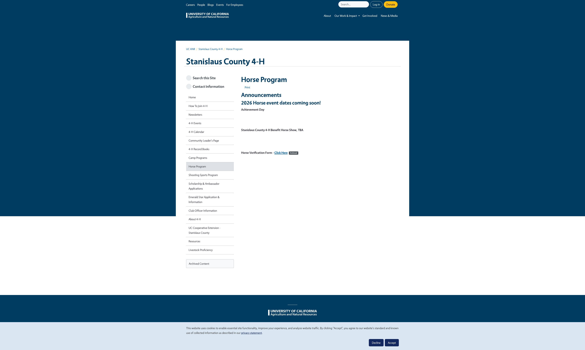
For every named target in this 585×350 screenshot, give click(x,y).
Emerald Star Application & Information (204, 199)
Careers (190, 5)
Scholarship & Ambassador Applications (204, 186)
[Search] (367, 4)
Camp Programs (198, 158)
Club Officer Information (203, 210)
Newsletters (195, 114)
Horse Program (197, 166)
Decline (376, 343)
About (327, 16)
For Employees (234, 5)
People (201, 5)
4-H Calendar (196, 132)
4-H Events (195, 123)
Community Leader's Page (204, 140)
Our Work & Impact (346, 16)
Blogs (210, 5)
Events (220, 5)
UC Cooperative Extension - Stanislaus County (205, 230)
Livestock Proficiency (201, 250)
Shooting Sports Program (203, 175)
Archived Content (199, 263)
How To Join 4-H (198, 106)
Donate (390, 4)
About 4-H (195, 219)
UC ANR (190, 49)
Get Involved (369, 16)
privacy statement (251, 333)
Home (192, 97)
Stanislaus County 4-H (211, 49)
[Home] (207, 16)
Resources (194, 241)
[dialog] (292, 336)
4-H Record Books (199, 149)
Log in (376, 4)
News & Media (389, 16)
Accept (392, 343)
